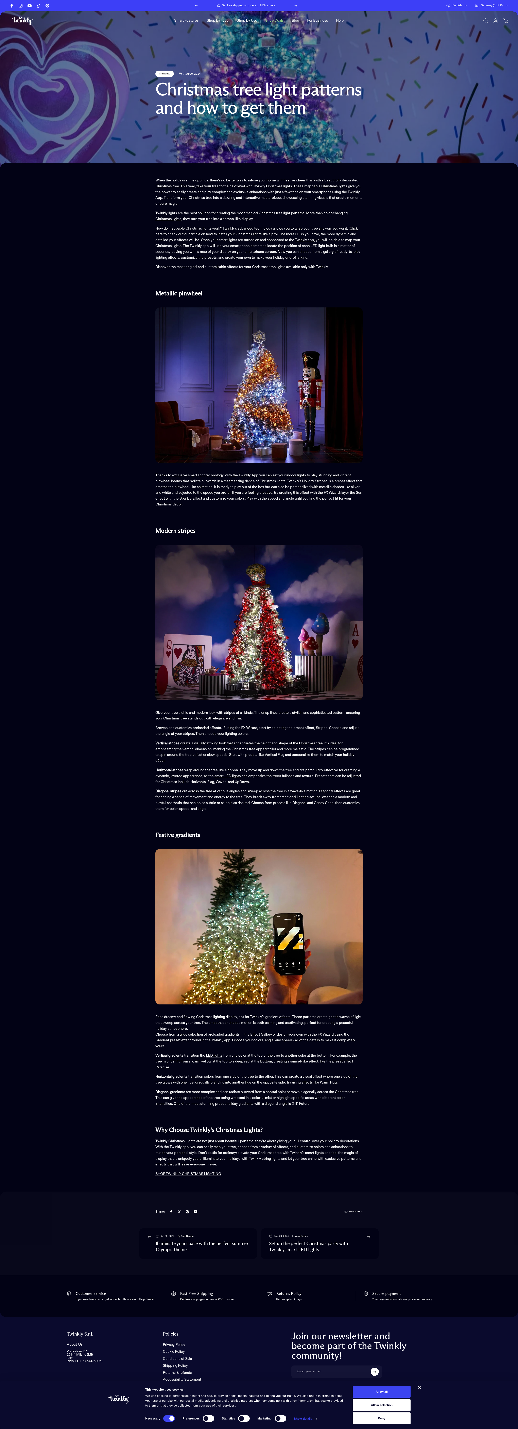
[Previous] (196, 5)
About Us (75, 1344)
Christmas (164, 74)
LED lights (214, 1055)
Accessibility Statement (182, 1379)
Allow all (382, 1391)
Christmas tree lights (268, 267)
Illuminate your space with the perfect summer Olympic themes (202, 1246)
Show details (303, 1418)
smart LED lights (227, 776)
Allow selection (382, 1405)
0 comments (356, 1211)
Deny (381, 1418)
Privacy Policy (174, 1345)
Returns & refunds (177, 1373)
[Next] (295, 5)
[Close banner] (419, 1387)
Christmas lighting (210, 1017)
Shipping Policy (175, 1366)
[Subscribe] (375, 1372)
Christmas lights (168, 219)
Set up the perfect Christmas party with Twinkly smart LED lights (308, 1246)
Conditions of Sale (177, 1359)
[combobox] (456, 5)
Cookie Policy (174, 1352)
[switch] (208, 1418)
